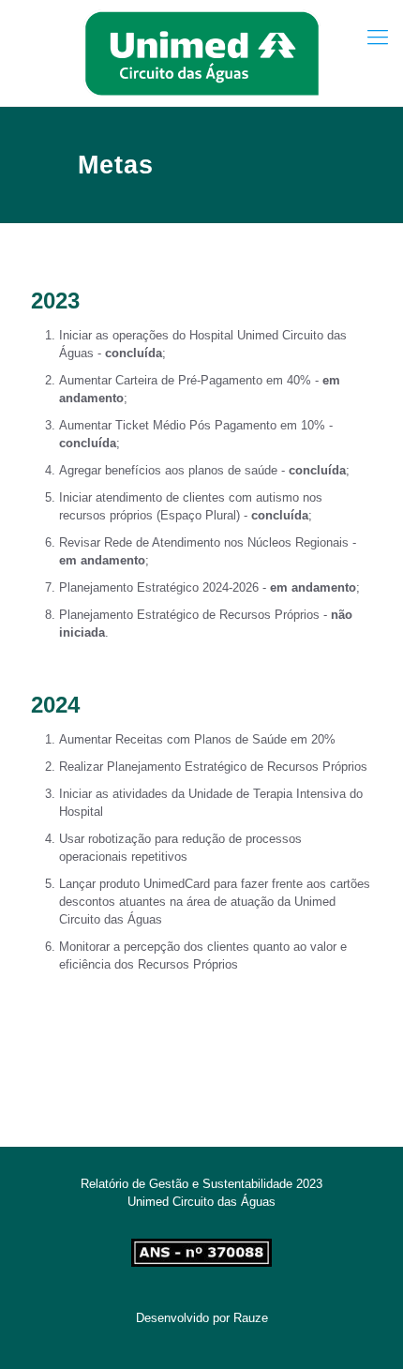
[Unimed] (201, 53)
